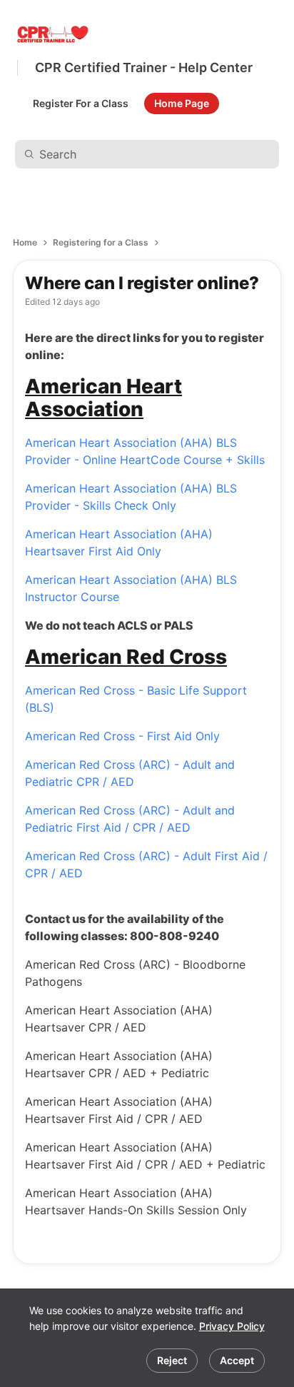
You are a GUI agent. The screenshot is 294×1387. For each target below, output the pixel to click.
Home (25, 242)
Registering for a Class (100, 242)
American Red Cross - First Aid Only (122, 736)
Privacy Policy (232, 1326)
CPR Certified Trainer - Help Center (144, 67)
